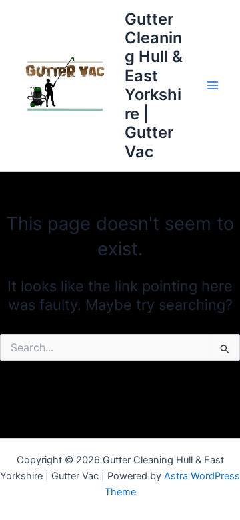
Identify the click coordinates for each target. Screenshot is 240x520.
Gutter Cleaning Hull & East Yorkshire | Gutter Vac (154, 85)
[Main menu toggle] (213, 85)
